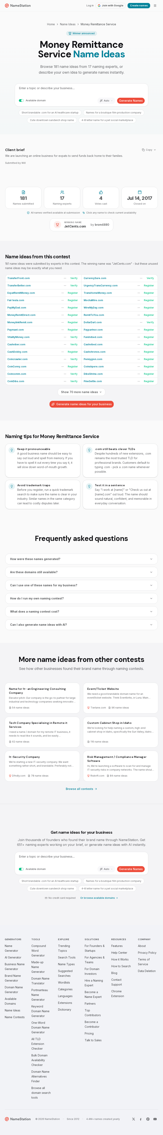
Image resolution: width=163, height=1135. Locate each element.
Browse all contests (79, 788)
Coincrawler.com (17, 359)
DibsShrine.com (93, 373)
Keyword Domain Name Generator (40, 1011)
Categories (65, 989)
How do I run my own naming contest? (37, 598)
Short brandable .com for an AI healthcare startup (50, 112)
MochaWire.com (93, 300)
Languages (65, 996)
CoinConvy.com (16, 366)
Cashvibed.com (93, 344)
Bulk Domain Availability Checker (39, 1060)
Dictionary (64, 1009)
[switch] (21, 100)
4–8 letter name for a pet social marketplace (107, 120)
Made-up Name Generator (38, 966)
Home (51, 24)
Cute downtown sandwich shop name (52, 120)
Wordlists (64, 982)
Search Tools (67, 957)
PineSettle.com (93, 381)
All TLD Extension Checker (37, 1043)
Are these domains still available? (33, 572)
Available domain (36, 100)
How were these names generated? (35, 559)
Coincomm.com (16, 373)
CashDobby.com (17, 351)
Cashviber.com (16, 344)
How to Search (121, 966)
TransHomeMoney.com (98, 292)
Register (149, 285)
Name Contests (15, 1017)
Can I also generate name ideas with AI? (38, 624)
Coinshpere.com (94, 366)
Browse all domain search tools (41, 1092)
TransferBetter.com (19, 285)
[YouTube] (155, 1119)
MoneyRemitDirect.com (21, 314)
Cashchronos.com (94, 351)
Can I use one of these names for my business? (43, 585)
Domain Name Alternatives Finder (40, 1076)
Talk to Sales (93, 1040)
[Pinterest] (148, 1119)
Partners (90, 1003)
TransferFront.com (18, 278)
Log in (90, 5)
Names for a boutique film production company (113, 112)
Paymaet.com (15, 329)
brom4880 (102, 224)
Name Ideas (68, 24)
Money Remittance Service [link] (98, 24)
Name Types (66, 964)
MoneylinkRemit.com (19, 322)
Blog (114, 973)
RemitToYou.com (94, 314)
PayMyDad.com (16, 307)
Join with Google (112, 5)
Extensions (65, 1002)
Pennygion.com (93, 359)
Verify (74, 278)
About (142, 946)
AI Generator (13, 957)
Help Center (119, 952)
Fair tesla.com (15, 300)
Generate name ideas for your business (84, 404)
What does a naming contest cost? (34, 611)
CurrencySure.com (95, 278)
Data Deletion (147, 971)
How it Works (120, 959)
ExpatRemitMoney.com (21, 292)
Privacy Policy (147, 952)
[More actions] (65, 278)
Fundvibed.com (93, 337)
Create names (139, 5)
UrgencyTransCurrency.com (100, 285)
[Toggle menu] (155, 5)
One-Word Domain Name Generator (40, 1027)
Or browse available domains (97, 897)
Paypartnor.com (93, 329)
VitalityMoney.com (18, 337)
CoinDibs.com (15, 381)
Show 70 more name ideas (79, 392)
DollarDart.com (93, 322)
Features (117, 946)
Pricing (89, 1033)
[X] (133, 1119)
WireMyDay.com (93, 307)
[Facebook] (141, 1119)
